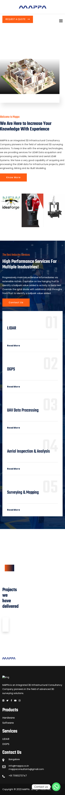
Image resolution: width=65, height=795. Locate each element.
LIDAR (5, 739)
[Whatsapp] (56, 786)
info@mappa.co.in (19, 765)
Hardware (8, 718)
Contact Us (16, 302)
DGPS (5, 744)
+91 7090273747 (18, 775)
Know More (13, 177)
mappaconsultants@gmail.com (26, 769)
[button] (3, 210)
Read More (13, 345)
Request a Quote (16, 19)
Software (8, 723)
